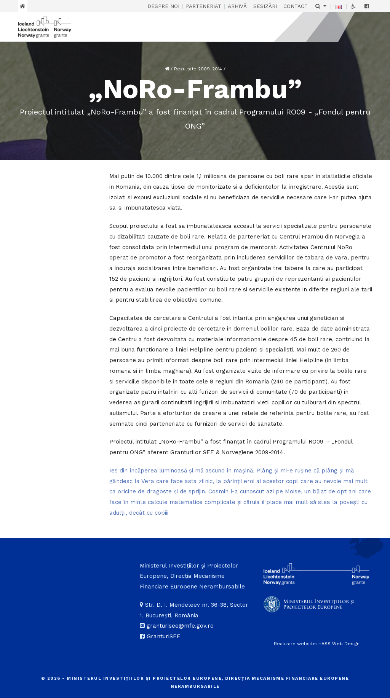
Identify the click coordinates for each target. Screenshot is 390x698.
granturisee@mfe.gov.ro (180, 625)
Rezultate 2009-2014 (198, 69)
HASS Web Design (339, 643)
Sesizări (265, 6)
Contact (295, 6)
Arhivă (237, 6)
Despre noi (163, 6)
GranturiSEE (164, 636)
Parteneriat (203, 6)
